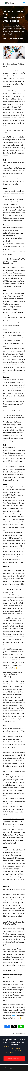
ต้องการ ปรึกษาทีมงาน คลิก (14, 1059)
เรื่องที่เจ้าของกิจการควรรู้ (18, 38)
